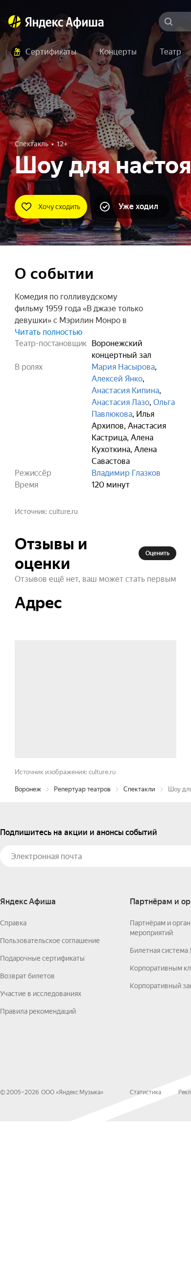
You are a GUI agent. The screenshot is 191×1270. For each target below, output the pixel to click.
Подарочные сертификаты (42, 1107)
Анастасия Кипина (125, 390)
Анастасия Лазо (120, 402)
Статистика (145, 1241)
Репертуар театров (82, 938)
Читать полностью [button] (48, 332)
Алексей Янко (117, 378)
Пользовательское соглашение (50, 1089)
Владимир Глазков (126, 473)
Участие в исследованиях (40, 1142)
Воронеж (28, 938)
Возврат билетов (27, 1125)
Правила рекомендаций (38, 1160)
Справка (13, 1072)
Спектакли (139, 938)
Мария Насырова (123, 367)
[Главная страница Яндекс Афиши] (14, 21)
